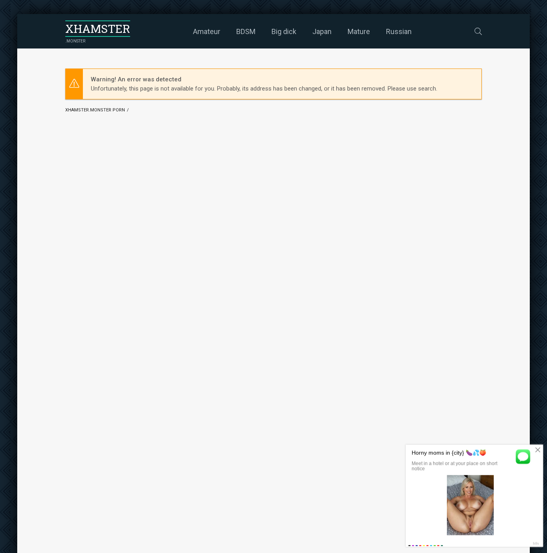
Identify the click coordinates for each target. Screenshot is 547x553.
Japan (322, 31)
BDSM (245, 31)
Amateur (206, 31)
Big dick (283, 31)
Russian (399, 31)
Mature (359, 31)
